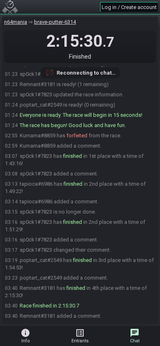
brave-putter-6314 (55, 22)
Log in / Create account (129, 7)
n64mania (15, 22)
